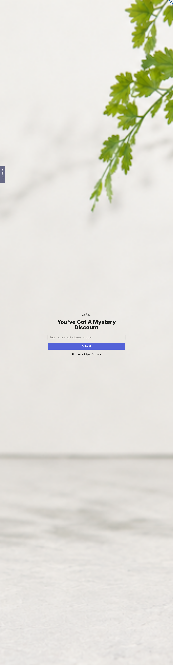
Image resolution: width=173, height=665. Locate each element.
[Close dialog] (171, 2)
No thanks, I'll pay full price (86, 354)
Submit (86, 346)
